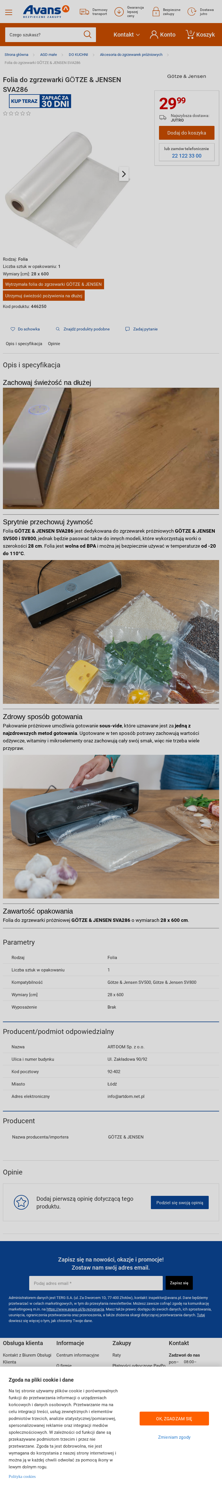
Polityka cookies (22, 1476)
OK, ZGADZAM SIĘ (174, 1418)
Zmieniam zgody (174, 1437)
